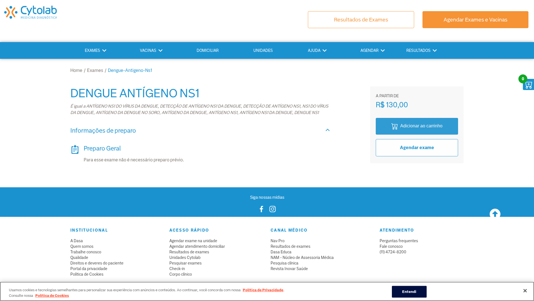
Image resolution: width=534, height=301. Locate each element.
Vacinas (148, 50)
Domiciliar (208, 50)
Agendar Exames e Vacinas (475, 19)
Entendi (409, 292)
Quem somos (81, 246)
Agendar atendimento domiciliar (197, 246)
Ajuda (314, 50)
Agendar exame (417, 147)
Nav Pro (278, 241)
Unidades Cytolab (185, 257)
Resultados (418, 50)
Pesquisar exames (185, 263)
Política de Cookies (86, 274)
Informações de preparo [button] (103, 130)
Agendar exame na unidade (193, 241)
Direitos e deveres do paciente (96, 263)
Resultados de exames (189, 252)
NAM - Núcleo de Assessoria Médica (302, 257)
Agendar (369, 50)
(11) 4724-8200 (393, 252)
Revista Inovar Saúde (289, 268)
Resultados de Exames (361, 19)
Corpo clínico (180, 274)
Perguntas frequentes (399, 241)
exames (95, 70)
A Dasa (76, 241)
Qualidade (79, 257)
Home (76, 70)
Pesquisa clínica (284, 263)
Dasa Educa (281, 252)
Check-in (177, 268)
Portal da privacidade (88, 268)
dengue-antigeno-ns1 (130, 70)
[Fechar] (525, 291)
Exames (92, 50)
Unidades (263, 50)
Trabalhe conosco (85, 252)
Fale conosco (391, 246)
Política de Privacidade (263, 290)
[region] (267, 291)
